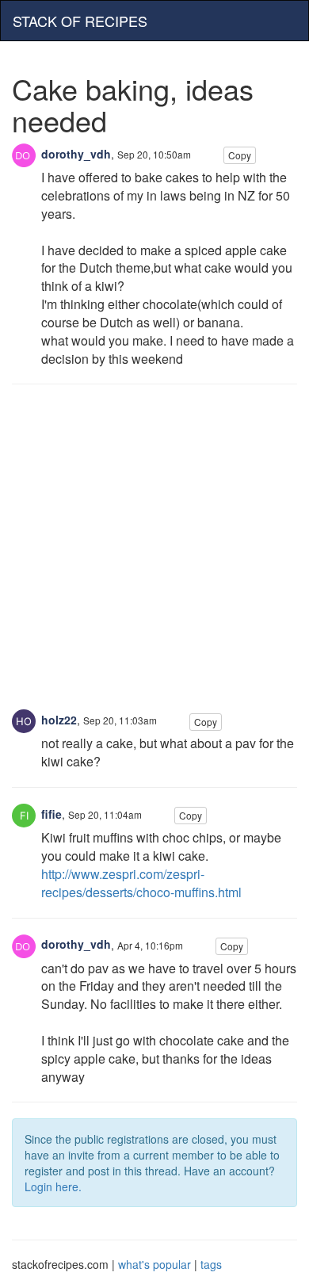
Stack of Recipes (80, 20)
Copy (239, 155)
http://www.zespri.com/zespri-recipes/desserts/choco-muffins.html (141, 883)
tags (211, 1264)
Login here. (53, 1186)
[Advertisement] (154, 554)
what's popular (154, 1264)
